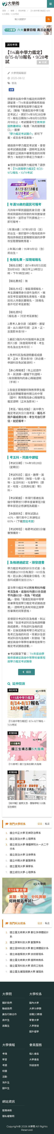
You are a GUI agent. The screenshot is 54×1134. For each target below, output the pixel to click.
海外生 (5, 1082)
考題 (4, 1065)
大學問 (31, 1126)
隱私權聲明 (8, 1116)
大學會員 (34, 1059)
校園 (4, 1070)
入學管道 (34, 1025)
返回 (28, 671)
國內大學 (34, 1002)
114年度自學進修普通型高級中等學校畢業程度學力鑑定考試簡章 (26, 657)
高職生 (5, 1025)
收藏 (44, 62)
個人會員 (34, 1053)
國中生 (5, 1088)
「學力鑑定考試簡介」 (21, 134)
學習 (4, 1059)
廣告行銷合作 (9, 1014)
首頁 (4, 11)
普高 (14, 83)
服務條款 (7, 1110)
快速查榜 (34, 1065)
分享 (11, 90)
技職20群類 (35, 1014)
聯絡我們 (7, 1008)
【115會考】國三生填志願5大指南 (24, 764)
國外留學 (34, 1031)
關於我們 (7, 1002)
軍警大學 (34, 1020)
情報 (12, 11)
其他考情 (22, 11)
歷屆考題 (28, 521)
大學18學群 (35, 1008)
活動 (4, 1076)
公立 (40, 823)
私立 (47, 823)
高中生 (5, 1020)
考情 (4, 1053)
